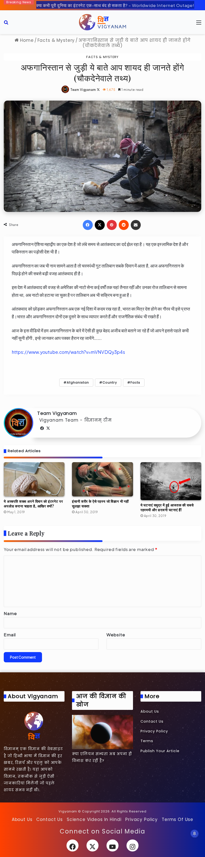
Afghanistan (78, 382)
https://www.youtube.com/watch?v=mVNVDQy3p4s (68, 352)
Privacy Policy (154, 731)
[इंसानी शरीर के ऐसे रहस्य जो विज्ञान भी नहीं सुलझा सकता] (102, 479)
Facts (135, 382)
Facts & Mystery (56, 40)
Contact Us (152, 721)
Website (115, 634)
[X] (48, 428)
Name (10, 613)
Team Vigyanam (83, 90)
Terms (146, 740)
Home (26, 40)
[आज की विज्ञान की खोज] (102, 732)
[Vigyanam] (102, 22)
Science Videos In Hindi (94, 819)
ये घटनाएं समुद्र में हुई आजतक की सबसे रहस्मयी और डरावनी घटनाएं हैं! (167, 507)
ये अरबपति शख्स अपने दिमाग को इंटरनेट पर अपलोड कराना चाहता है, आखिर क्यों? (33, 503)
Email (10, 634)
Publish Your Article (160, 750)
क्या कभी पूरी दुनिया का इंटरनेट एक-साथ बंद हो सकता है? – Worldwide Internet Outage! (115, 4)
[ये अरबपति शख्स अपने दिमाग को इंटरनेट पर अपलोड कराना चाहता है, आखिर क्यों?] (34, 479)
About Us (149, 711)
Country (109, 382)
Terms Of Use (177, 819)
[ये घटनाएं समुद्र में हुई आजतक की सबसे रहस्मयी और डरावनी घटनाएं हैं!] (170, 481)
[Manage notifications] (194, 833)
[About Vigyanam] (34, 725)
